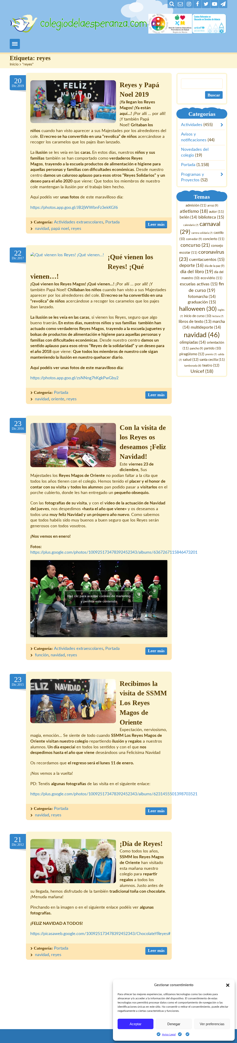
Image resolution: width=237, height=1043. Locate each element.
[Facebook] (197, 4)
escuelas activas (199, 284)
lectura (218, 316)
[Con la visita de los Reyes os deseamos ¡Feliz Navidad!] (73, 445)
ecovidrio (211, 278)
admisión (196, 205)
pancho (196, 348)
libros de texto (195, 322)
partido (212, 348)
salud (190, 359)
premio (211, 354)
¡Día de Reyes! (141, 844)
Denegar (173, 1024)
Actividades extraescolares (78, 222)
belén (188, 217)
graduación (202, 302)
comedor (194, 239)
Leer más (156, 224)
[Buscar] (172, 4)
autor (216, 211)
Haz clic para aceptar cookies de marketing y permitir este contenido (99, 598)
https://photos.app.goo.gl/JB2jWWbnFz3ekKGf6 (74, 208)
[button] (227, 985)
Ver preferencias (212, 1024)
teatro (211, 365)
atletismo (194, 211)
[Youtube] (214, 4)
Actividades (191, 125)
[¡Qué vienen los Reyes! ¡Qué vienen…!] (67, 255)
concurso (195, 245)
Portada (112, 222)
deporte (192, 265)
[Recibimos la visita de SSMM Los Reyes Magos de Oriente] (73, 701)
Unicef (201, 371)
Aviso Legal (169, 1034)
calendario (191, 225)
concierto (213, 239)
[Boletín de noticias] (180, 4)
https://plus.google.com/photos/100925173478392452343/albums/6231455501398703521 (113, 794)
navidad (42, 229)
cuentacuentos (207, 259)
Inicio (14, 64)
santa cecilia (212, 359)
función (42, 655)
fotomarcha (202, 296)
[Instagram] (189, 4)
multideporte (206, 327)
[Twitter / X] (206, 4)
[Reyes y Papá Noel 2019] (73, 101)
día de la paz (214, 266)
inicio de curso (197, 316)
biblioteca (211, 217)
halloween (198, 309)
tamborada (192, 365)
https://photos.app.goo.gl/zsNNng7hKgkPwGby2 (74, 378)
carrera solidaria (201, 232)
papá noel (60, 229)
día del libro (196, 271)
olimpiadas (193, 342)
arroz (212, 205)
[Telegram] (223, 4)
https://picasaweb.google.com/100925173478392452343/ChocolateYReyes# (100, 934)
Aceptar (135, 1024)
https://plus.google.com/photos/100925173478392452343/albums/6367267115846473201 (113, 552)
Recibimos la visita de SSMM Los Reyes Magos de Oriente (143, 703)
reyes (76, 229)
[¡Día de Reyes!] (73, 861)
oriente (57, 399)
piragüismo (192, 354)
